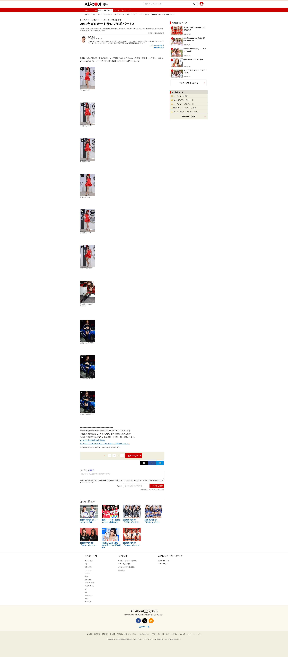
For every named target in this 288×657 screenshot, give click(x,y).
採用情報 (97, 634)
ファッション (88, 595)
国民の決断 (121, 570)
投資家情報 (104, 634)
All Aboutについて (145, 634)
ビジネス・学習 (89, 583)
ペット (130, 10)
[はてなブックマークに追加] (160, 463)
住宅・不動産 (88, 561)
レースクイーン (119, 14)
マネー (86, 564)
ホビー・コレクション (105, 10)
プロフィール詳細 (156, 45)
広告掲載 (112, 634)
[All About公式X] (144, 620)
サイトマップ (191, 634)
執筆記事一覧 (158, 47)
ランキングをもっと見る (189, 83)
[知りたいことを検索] (194, 4)
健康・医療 (87, 567)
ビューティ (87, 570)
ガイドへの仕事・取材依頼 (126, 567)
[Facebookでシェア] (152, 463)
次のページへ (133, 456)
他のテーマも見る (189, 116)
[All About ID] (202, 4)
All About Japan (163, 564)
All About (87, 14)
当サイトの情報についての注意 (175, 634)
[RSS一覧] (151, 620)
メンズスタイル (89, 586)
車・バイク (87, 602)
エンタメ (88, 10)
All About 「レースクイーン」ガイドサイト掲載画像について (104, 444)
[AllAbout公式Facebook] (138, 620)
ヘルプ (199, 634)
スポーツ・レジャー (120, 10)
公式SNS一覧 (144, 627)
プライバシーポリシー (131, 634)
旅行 (85, 589)
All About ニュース (163, 561)
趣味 (105, 4)
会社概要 (89, 634)
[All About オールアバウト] (92, 4)
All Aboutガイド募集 (124, 564)
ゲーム (95, 10)
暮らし (86, 576)
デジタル (87, 573)
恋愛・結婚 (87, 579)
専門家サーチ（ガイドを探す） (127, 561)
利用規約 (120, 634)
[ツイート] (144, 463)
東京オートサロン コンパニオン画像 (138, 14)
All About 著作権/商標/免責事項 (92, 440)
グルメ (86, 598)
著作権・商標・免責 (158, 634)
